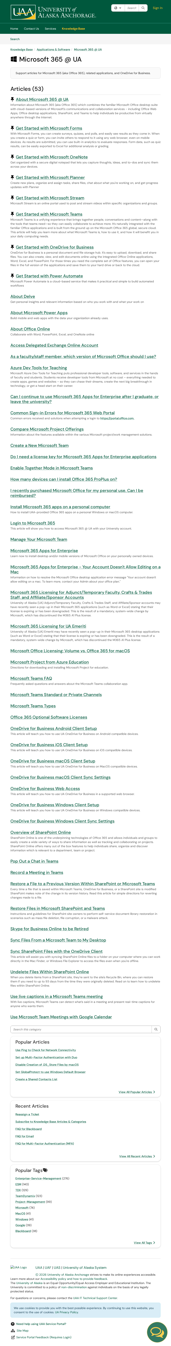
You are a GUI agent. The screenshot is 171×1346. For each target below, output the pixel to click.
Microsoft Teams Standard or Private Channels (56, 694)
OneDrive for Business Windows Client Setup (54, 805)
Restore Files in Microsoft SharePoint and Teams (57, 908)
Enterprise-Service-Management (38, 1178)
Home (14, 28)
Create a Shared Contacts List (36, 1079)
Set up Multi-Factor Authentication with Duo (46, 1057)
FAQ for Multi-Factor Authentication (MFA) (44, 1143)
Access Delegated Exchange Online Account (54, 345)
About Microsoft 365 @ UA (42, 99)
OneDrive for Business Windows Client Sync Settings (62, 821)
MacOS (20, 1213)
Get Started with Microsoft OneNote (52, 157)
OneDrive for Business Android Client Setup (53, 728)
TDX (18, 1190)
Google (20, 1225)
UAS (57, 1267)
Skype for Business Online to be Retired (49, 928)
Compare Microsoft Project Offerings (47, 429)
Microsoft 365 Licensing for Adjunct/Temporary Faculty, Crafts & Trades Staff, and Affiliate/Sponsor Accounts (81, 595)
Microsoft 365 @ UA (88, 49)
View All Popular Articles (136, 1092)
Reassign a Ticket (27, 1114)
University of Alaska (29, 1283)
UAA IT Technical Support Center (95, 1298)
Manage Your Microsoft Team (38, 539)
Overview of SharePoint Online (40, 832)
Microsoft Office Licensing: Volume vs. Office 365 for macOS (70, 650)
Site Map (23, 1330)
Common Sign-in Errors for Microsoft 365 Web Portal (62, 413)
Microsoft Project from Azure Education (49, 662)
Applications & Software (53, 49)
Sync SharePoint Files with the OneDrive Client (56, 951)
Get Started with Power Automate (49, 276)
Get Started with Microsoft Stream (50, 198)
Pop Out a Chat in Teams (34, 861)
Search (16, 39)
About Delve (22, 296)
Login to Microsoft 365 (32, 523)
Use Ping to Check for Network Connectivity (45, 1050)
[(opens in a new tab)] (53, 12)
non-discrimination (74, 1287)
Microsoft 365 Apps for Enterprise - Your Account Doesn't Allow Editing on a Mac (85, 569)
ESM (18, 1184)
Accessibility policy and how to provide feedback (73, 1279)
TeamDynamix (25, 1196)
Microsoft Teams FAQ (31, 678)
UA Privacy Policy (66, 1312)
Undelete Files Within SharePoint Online (49, 971)
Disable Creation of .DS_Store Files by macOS (47, 1065)
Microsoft (22, 1208)
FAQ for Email (24, 1136)
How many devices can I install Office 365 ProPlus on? (63, 479)
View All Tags (143, 1243)
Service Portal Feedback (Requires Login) (43, 1337)
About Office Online (30, 329)
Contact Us (31, 28)
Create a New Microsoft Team (39, 445)
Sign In (158, 8)
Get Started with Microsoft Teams (49, 214)
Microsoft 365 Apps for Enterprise (44, 550)
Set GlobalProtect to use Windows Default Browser (50, 1072)
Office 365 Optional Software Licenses (48, 717)
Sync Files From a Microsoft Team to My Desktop (58, 940)
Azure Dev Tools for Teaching (38, 367)
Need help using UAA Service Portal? (41, 1324)
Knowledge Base (73, 28)
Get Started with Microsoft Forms (49, 128)
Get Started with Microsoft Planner (50, 177)
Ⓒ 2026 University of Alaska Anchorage (62, 1274)
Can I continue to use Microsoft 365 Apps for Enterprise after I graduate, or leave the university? (84, 399)
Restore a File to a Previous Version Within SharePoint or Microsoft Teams (82, 883)
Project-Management (30, 1202)
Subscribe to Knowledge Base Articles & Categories (50, 1122)
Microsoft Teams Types (33, 706)
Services (50, 28)
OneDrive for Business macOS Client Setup (52, 761)
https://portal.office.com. (117, 418)
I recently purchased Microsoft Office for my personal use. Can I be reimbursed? (76, 493)
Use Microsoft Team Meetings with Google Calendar (61, 1017)
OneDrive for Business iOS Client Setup (49, 744)
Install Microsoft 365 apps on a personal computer (60, 506)
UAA (38, 1267)
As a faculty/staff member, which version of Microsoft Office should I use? (83, 356)
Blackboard (23, 1231)
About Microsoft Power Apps (39, 312)
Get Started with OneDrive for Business (55, 247)
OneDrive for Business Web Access (45, 788)
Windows (21, 1219)
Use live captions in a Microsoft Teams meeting (56, 996)
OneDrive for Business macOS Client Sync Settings (60, 777)
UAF (48, 1267)
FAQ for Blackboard (28, 1129)
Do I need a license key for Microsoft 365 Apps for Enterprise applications (83, 456)
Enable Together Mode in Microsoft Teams (51, 468)
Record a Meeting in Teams (36, 872)
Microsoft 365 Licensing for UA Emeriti (48, 626)
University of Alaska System (85, 1267)
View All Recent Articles (136, 1156)
